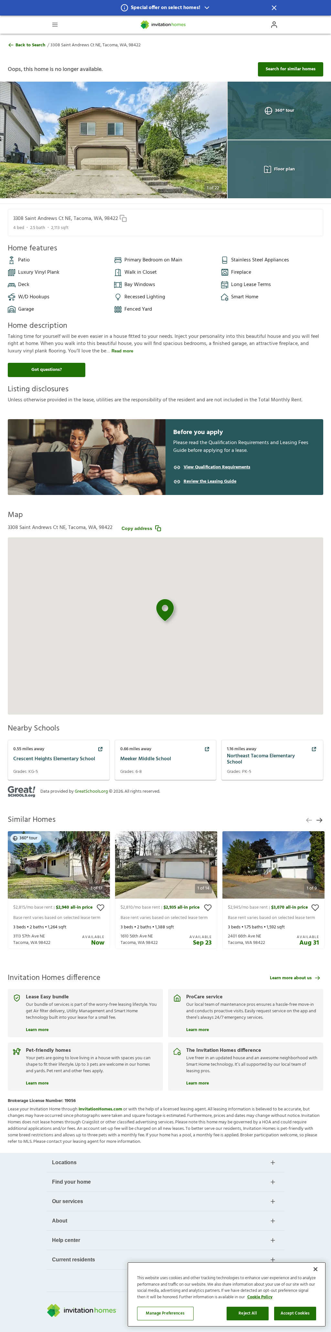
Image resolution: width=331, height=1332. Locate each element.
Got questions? (46, 369)
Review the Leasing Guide (210, 482)
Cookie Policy (259, 1297)
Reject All (247, 1313)
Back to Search (30, 45)
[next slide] (319, 820)
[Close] (315, 1269)
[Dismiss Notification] (274, 8)
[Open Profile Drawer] (274, 25)
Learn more (37, 1029)
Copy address (137, 528)
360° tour (284, 110)
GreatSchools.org (91, 791)
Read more (122, 351)
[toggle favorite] (100, 908)
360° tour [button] (28, 838)
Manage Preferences (165, 1313)
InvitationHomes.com (100, 1109)
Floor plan (284, 169)
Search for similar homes (290, 69)
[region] (226, 1294)
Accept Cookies (295, 1313)
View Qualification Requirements (217, 467)
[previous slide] (309, 820)
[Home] (163, 25)
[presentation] (59, 890)
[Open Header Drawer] (55, 24)
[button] (165, 8)
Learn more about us (291, 978)
